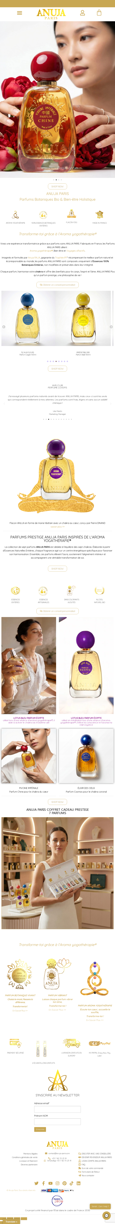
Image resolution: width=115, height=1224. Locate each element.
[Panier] (99, 13)
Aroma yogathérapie (41, 250)
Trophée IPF (61, 257)
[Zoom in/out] (24, 1218)
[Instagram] (57, 1183)
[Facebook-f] (43, 1183)
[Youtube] (50, 1183)
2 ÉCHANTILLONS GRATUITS (43, 1063)
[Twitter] (36, 1183)
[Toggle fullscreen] (17, 1218)
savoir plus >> (58, 526)
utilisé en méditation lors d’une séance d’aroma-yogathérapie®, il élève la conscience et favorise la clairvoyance (86, 721)
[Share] (10, 1218)
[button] (19, 13)
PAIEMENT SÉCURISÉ (15, 1053)
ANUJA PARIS (57, 193)
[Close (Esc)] (3, 1218)
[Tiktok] (71, 1183)
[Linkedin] (78, 1183)
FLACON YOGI (71, 222)
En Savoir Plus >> (20, 1010)
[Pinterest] (64, 1183)
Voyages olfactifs (75, 250)
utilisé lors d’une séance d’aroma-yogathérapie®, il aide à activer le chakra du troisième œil (29, 720)
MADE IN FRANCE (100, 223)
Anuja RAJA (33, 257)
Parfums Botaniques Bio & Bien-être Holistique (58, 199)
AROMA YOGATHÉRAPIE (15, 223)
